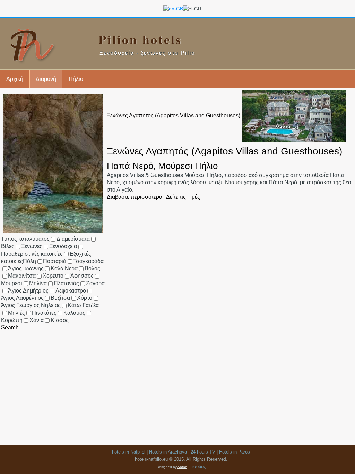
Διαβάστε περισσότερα (134, 197)
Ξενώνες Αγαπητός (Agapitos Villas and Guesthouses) (173, 115)
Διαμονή (46, 79)
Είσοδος (197, 466)
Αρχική (14, 79)
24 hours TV (203, 452)
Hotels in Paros (234, 452)
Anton (182, 467)
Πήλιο (76, 79)
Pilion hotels (140, 39)
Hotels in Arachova (168, 452)
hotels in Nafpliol (128, 452)
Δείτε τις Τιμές (183, 197)
